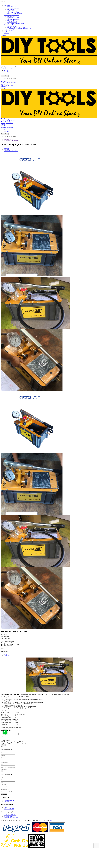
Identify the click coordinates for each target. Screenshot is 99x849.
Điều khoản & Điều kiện (10, 815)
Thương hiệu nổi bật (9, 800)
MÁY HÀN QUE (11, 6)
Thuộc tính (6, 655)
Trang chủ (6, 148)
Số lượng (3, 648)
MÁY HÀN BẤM (11, 10)
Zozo (50, 820)
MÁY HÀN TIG (11, 9)
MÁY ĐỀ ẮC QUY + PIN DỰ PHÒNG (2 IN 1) (19, 29)
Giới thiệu (6, 801)
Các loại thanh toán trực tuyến (11, 817)
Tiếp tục (3, 745)
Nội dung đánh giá (5, 740)
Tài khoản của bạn (8, 816)
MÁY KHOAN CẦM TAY (14, 17)
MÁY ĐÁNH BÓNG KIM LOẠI (15, 23)
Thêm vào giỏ (4, 651)
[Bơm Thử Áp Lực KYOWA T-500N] (31, 214)
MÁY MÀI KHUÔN (12, 22)
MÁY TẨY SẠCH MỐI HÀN (14, 13)
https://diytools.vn (8, 139)
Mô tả (5, 654)
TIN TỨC (6, 31)
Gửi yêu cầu (4, 769)
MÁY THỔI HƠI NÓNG (13, 19)
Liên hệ (5, 807)
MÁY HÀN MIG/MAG (13, 8)
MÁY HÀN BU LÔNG (13, 12)
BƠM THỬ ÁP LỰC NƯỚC (11, 151)
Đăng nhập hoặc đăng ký (7, 67)
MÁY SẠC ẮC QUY (9, 24)
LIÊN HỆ (6, 33)
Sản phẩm (6, 149)
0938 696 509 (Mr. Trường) (11, 140)
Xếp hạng (3, 743)
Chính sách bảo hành (9, 809)
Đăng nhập (3, 35)
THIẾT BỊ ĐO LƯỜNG (10, 30)
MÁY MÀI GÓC (11, 16)
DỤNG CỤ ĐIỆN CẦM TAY (11, 15)
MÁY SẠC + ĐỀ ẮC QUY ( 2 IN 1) (16, 27)
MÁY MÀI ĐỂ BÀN (12, 20)
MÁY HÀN (7, 5)
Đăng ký (6, 70)
